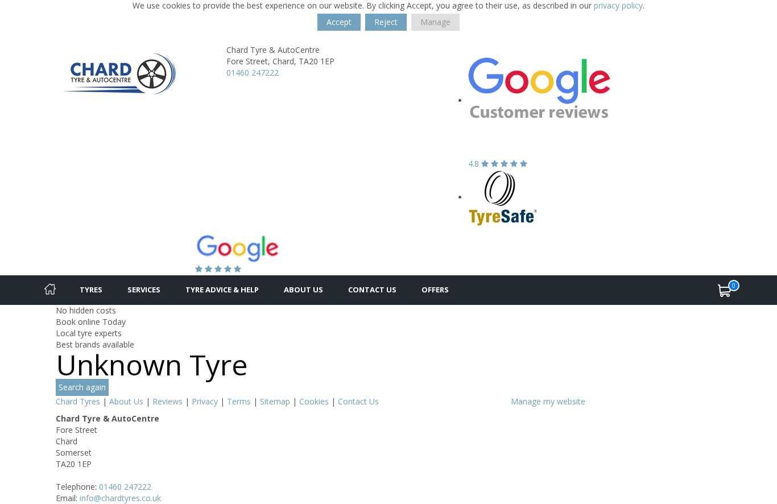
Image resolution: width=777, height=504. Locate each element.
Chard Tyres (78, 401)
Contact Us (372, 289)
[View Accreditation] (503, 197)
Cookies (314, 401)
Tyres (91, 289)
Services (143, 289)
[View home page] (119, 74)
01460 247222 (252, 72)
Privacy (205, 401)
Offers (435, 289)
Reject (386, 21)
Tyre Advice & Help (222, 289)
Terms (239, 401)
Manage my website (548, 401)
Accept (339, 21)
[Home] (50, 290)
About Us (303, 289)
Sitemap (275, 401)
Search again (82, 387)
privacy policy (618, 5)
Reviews (167, 401)
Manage (435, 21)
